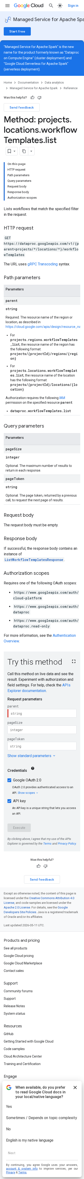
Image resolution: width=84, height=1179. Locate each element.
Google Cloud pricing (19, 956)
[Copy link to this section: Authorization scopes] (54, 573)
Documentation (28, 82)
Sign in (73, 5)
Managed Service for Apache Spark (34, 88)
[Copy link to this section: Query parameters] (48, 426)
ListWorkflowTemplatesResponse (34, 559)
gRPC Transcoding (43, 264)
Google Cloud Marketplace (23, 963)
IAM (62, 398)
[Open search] (51, 5)
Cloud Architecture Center (23, 1056)
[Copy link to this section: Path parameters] (45, 278)
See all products (15, 948)
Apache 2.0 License (17, 907)
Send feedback (22, 107)
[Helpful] (32, 97)
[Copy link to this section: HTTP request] (38, 228)
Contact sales (14, 971)
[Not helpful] (39, 97)
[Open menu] (7, 5)
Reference (70, 88)
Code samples (14, 1049)
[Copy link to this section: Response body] (41, 539)
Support (10, 998)
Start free (17, 31)
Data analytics (54, 82)
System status (14, 1013)
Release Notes (14, 1006)
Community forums (18, 991)
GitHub (9, 1034)
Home (8, 82)
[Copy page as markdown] (24, 151)
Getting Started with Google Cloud (28, 1041)
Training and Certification (22, 1064)
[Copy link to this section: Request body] (38, 515)
